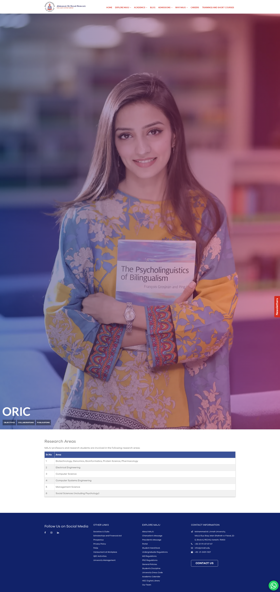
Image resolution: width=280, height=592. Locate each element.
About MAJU (148, 531)
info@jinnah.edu (202, 548)
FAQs (95, 548)
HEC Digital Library (151, 580)
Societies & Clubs (101, 531)
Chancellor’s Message (152, 535)
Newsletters (277, 306)
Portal (145, 544)
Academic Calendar (151, 576)
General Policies (149, 564)
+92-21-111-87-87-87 (203, 544)
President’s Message (151, 540)
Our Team (146, 585)
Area (58, 454)
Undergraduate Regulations (155, 552)
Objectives (9, 422)
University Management (104, 560)
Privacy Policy (99, 544)
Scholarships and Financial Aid (107, 535)
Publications (43, 422)
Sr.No (49, 454)
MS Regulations (149, 556)
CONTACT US (205, 563)
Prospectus (98, 540)
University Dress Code (152, 572)
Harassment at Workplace (105, 552)
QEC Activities (100, 556)
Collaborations (26, 422)
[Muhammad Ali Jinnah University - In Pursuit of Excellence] (68, 6)
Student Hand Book (151, 548)
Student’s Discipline (151, 568)
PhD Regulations (150, 560)
